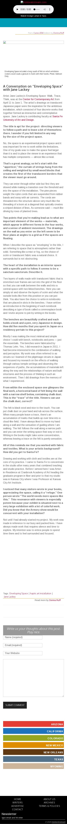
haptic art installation (40, 593)
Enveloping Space (19, 593)
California (55, 731)
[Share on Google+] (35, 611)
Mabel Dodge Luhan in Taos (33, 16)
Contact (17, 809)
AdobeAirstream (58, 822)
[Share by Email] (43, 611)
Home (17, 799)
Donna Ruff (58, 33)
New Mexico (54, 745)
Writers (17, 802)
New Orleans (53, 752)
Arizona (57, 724)
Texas (58, 759)
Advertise (17, 806)
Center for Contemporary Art (38, 99)
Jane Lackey (10, 596)
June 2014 (39, 33)
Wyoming (56, 766)
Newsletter (9, 814)
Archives (49, 802)
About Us (49, 799)
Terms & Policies (49, 806)
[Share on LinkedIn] (39, 611)
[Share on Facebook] (28, 611)
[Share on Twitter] (24, 611)
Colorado (55, 738)
